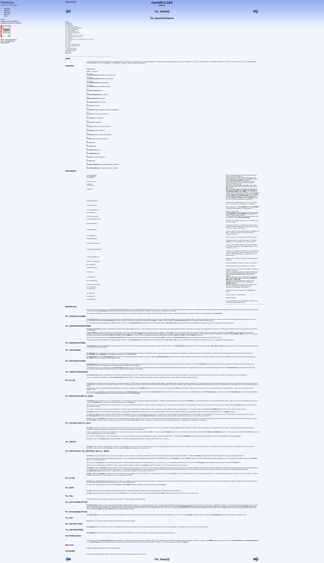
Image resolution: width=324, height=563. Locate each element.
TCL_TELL (67, 43)
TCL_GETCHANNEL (70, 30)
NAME (66, 21)
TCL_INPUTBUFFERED (71, 49)
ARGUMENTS (68, 24)
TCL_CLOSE (68, 34)
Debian (7, 10)
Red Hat (7, 12)
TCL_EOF (67, 47)
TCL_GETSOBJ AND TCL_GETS (73, 37)
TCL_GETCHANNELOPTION (72, 44)
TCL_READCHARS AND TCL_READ (74, 35)
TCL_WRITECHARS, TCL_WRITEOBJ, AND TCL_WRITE (79, 39)
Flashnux (7, 2)
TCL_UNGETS (68, 38)
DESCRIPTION (69, 25)
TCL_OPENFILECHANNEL (71, 26)
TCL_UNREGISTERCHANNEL (72, 33)
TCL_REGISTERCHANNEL (72, 31)
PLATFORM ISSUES (70, 50)
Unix (6, 16)
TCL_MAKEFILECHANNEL (72, 29)
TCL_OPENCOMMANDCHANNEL (73, 28)
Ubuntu (7, 14)
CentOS (7, 8)
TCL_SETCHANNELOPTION (72, 45)
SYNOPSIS (68, 23)
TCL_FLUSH (68, 40)
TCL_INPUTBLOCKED (70, 48)
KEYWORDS (68, 53)
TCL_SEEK (68, 42)
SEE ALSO (68, 52)
